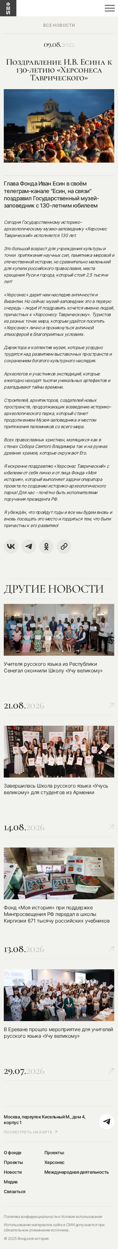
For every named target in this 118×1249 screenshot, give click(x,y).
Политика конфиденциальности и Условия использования (53, 1216)
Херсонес (54, 1162)
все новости (59, 25)
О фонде (12, 1152)
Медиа (11, 1181)
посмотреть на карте (28, 1132)
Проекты (13, 1162)
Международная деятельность (76, 1172)
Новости (13, 1172)
